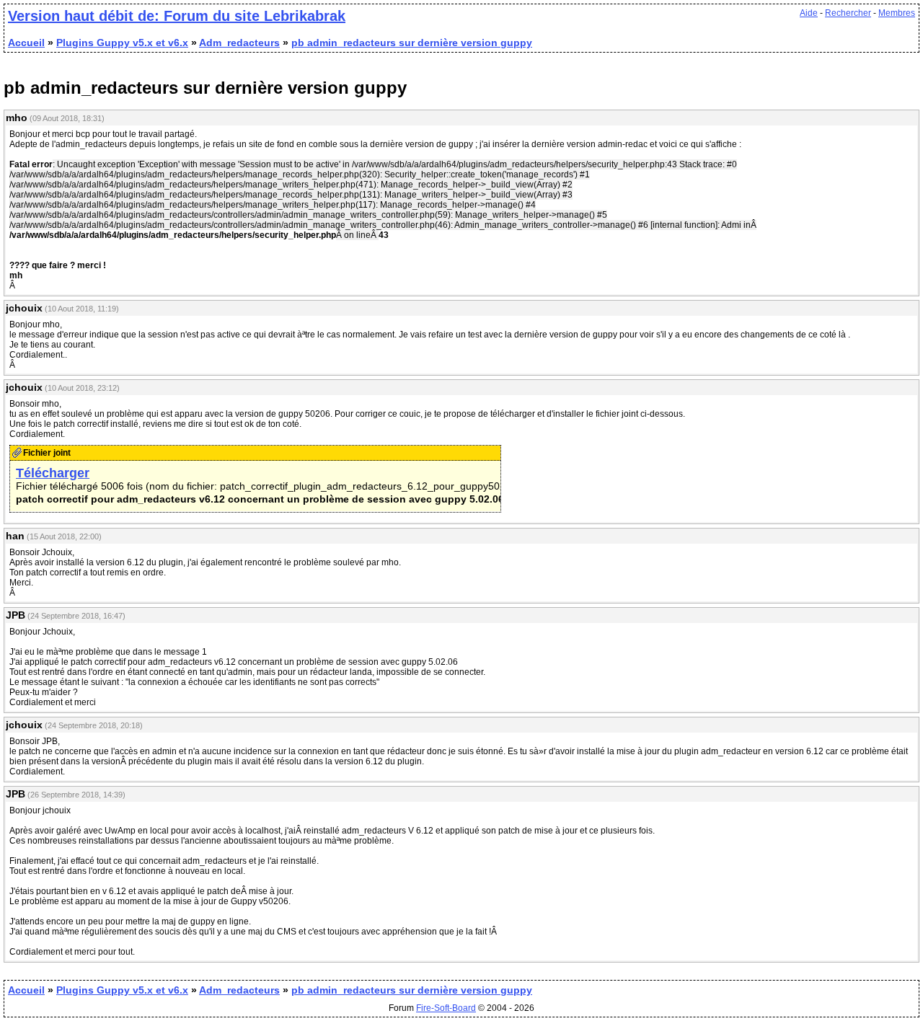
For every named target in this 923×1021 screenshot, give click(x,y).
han (15, 536)
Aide (809, 13)
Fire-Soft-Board (446, 1008)
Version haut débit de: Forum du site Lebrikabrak (176, 16)
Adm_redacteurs (239, 42)
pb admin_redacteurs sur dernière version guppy (411, 42)
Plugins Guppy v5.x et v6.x (122, 42)
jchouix (24, 308)
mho (16, 117)
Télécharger (52, 473)
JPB (15, 615)
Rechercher (848, 13)
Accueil (26, 42)
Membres (896, 13)
